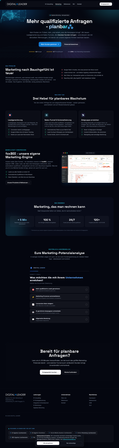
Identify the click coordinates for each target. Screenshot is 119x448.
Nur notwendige (71, 443)
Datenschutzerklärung (69, 439)
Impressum (92, 398)
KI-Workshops (37, 405)
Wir (74, 4)
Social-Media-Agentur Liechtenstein (61, 433)
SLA (90, 405)
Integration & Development (41, 403)
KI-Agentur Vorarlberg (38, 433)
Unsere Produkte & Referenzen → (18, 182)
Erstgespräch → (106, 4)
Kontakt (79, 4)
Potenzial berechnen (71, 44)
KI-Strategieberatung (39, 400)
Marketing (58, 4)
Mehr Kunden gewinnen (49, 44)
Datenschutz (92, 400)
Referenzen (67, 4)
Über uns (63, 398)
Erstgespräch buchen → (50, 372)
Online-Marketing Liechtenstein (86, 433)
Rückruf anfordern (70, 372)
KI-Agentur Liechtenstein (19, 433)
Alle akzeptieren (48, 443)
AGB (90, 403)
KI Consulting (49, 4)
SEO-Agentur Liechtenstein (20, 437)
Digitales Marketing (38, 407)
